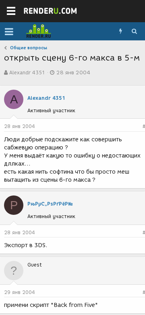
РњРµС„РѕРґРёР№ (50, 204)
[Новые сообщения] (120, 31)
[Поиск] (134, 31)
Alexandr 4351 (27, 72)
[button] (9, 31)
